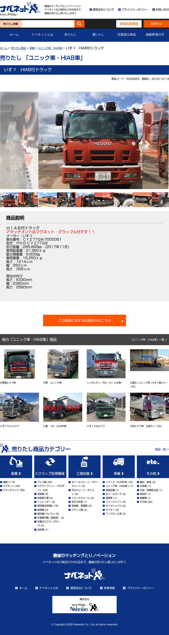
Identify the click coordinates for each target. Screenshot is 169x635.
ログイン (156, 23)
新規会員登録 (129, 23)
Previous (23, 140)
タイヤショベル (114, 506)
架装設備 (110, 490)
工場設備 (83, 473)
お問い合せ (162, 9)
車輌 (32, 48)
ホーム (14, 34)
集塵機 (143, 498)
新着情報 (109, 588)
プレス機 (41, 482)
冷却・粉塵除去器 (149, 490)
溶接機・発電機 (79, 506)
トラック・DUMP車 (116, 482)
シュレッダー (44, 502)
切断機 (40, 494)
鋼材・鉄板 (145, 482)
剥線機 (40, 510)
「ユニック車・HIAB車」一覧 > (148, 339)
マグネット (8, 486)
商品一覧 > (162, 449)
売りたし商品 (18, 48)
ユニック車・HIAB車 (50, 48)
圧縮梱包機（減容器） (48, 518)
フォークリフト (114, 502)
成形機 (40, 529)
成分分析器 (77, 502)
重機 (15, 473)
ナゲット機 (77, 510)
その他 (151, 473)
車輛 (117, 473)
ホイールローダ (114, 494)
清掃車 (109, 498)
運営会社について (103, 9)
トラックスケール (81, 498)
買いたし (98, 34)
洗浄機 (143, 486)
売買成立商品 (126, 34)
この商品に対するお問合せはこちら (84, 320)
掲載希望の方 (155, 34)
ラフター (110, 510)
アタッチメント (11, 490)
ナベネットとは (42, 34)
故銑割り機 (43, 498)
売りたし (70, 34)
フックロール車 (114, 514)
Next (146, 140)
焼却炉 (143, 494)
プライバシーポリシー (135, 9)
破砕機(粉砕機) (45, 506)
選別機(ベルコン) (46, 514)
